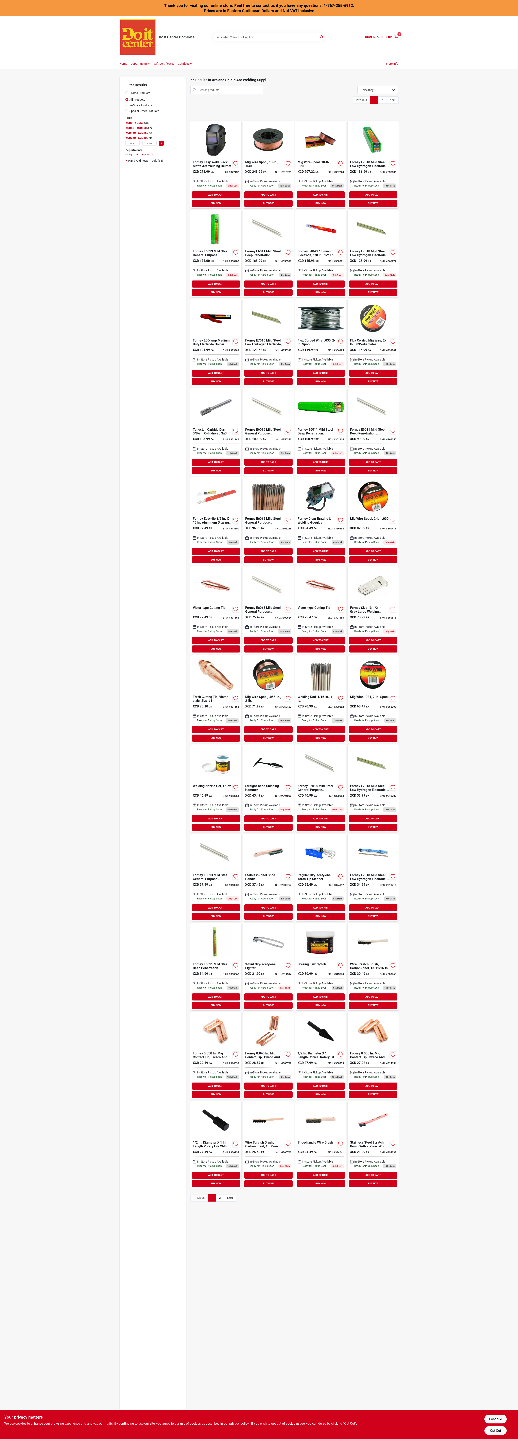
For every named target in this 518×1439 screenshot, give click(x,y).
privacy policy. (239, 1423)
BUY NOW (216, 203)
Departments (139, 63)
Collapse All (131, 154)
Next (392, 99)
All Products (137, 100)
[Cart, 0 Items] (397, 37)
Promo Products (140, 93)
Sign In (370, 37)
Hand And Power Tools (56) (145, 160)
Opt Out (495, 1431)
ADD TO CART (216, 194)
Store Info (392, 63)
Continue (495, 1419)
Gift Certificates (164, 63)
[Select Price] (161, 143)
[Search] (322, 37)
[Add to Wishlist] (235, 163)
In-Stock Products (141, 105)
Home (123, 63)
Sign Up (386, 37)
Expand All (148, 154)
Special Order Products (144, 111)
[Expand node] (127, 160)
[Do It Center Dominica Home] (138, 37)
